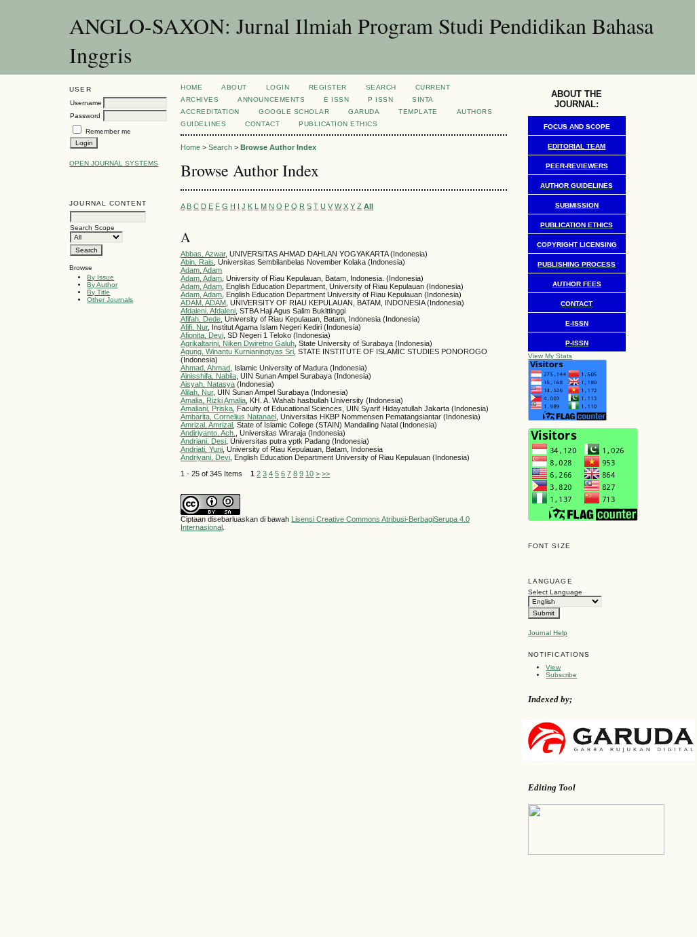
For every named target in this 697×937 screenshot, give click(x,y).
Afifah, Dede (201, 319)
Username (86, 103)
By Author (102, 284)
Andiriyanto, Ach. (208, 433)
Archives (200, 99)
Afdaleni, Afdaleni (208, 311)
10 (309, 474)
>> (326, 474)
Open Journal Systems (113, 163)
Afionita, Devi (202, 335)
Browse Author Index (278, 147)
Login (278, 87)
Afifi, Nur (194, 327)
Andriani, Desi (203, 441)
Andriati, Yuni (202, 449)
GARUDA (363, 111)
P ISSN (380, 99)
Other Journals (110, 299)
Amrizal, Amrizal (207, 425)
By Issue (100, 277)
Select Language (555, 592)
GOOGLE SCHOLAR (294, 111)
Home (191, 87)
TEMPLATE (417, 111)
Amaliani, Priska (207, 408)
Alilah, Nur (197, 392)
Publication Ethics (338, 124)
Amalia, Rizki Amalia (213, 400)
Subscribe (561, 674)
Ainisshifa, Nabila (208, 376)
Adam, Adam (201, 270)
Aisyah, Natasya (208, 384)
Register (328, 87)
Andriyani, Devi (205, 457)
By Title (98, 292)
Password (85, 115)
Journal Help (547, 632)
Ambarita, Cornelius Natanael (228, 417)
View (553, 667)
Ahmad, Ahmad (205, 368)
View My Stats (550, 356)
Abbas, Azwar (203, 254)
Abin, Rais (197, 262)
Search (381, 87)
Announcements (271, 99)
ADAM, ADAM (203, 303)
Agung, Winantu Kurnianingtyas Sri (237, 351)
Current (433, 87)
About (234, 87)
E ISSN (336, 99)
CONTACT (262, 124)
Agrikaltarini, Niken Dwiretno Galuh (238, 343)
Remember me (108, 131)
